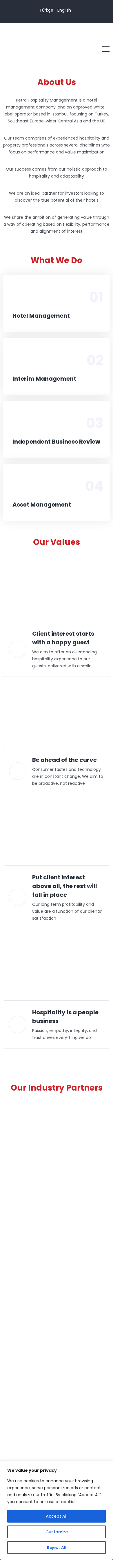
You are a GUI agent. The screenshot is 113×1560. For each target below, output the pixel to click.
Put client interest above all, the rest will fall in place (64, 886)
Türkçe (46, 10)
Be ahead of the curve (64, 760)
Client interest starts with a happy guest (63, 638)
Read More (55, 295)
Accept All (57, 1516)
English (64, 10)
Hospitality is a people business (65, 1016)
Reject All (56, 1547)
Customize (56, 1532)
